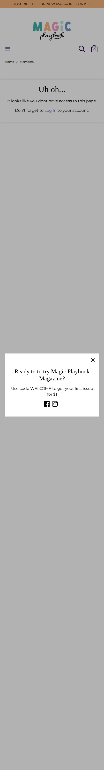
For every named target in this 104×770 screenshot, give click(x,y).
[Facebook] (47, 404)
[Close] (93, 359)
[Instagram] (55, 404)
